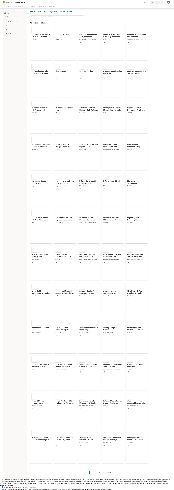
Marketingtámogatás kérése (161, 480)
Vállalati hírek (108, 483)
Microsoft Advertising (47, 483)
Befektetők (133, 483)
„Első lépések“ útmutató (53, 480)
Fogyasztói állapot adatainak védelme (11, 489)
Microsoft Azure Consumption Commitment (98, 480)
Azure (22, 483)
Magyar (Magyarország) (7, 485)
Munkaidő (42, 480)
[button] (31, 17)
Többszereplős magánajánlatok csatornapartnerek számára (149, 481)
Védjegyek (75, 489)
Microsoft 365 (37, 483)
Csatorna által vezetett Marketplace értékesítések (116, 481)
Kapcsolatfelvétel (38, 489)
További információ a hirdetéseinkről (89, 489)
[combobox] (57, 17)
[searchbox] (16, 17)
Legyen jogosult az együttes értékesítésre (71, 481)
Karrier (87, 483)
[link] (41, 43)
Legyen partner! (133, 480)
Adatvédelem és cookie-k (51, 489)
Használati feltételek (65, 489)
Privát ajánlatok (79, 480)
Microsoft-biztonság (14, 483)
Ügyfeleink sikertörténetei (31, 480)
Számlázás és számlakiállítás (119, 480)
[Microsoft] (8, 2)
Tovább (109, 472)
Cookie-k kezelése (106, 489)
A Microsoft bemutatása (96, 483)
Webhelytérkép (27, 489)
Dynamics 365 (28, 483)
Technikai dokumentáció (67, 480)
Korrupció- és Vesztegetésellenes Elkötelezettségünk (152, 483)
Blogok (21, 480)
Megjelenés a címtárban (145, 480)
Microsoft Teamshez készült (76, 483)
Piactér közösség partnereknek (93, 481)
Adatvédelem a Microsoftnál (121, 483)
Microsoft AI (3, 483)
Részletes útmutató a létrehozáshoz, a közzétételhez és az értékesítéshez (36, 481)
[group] (33, 42)
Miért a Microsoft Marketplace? (9, 480)
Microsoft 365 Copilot (61, 483)
